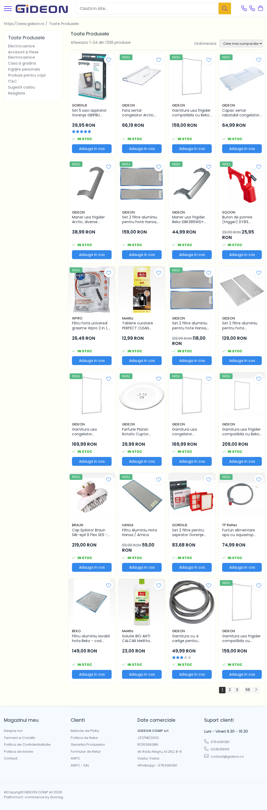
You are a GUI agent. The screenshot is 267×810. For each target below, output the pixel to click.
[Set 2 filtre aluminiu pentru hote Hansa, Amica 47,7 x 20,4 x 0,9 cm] (191, 289)
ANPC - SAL (80, 765)
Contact (10, 758)
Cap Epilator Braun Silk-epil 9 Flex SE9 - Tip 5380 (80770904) (91, 532)
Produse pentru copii (27, 75)
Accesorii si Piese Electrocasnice (23, 54)
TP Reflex (229, 525)
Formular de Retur (86, 751)
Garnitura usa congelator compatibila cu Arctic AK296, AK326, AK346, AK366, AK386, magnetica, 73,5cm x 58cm (191, 431)
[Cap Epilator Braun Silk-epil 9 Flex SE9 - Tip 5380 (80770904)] (91, 496)
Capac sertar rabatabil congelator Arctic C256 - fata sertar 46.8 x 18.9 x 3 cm (240, 112)
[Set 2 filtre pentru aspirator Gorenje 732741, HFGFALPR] (191, 496)
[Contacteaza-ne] (244, 8)
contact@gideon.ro (227, 756)
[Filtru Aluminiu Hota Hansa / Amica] (141, 496)
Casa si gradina (22, 63)
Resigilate (16, 93)
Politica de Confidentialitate (27, 744)
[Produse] (8, 9)
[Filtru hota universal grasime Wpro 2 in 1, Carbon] (91, 289)
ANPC (75, 758)
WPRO (77, 318)
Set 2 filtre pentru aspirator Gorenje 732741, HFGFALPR (188, 532)
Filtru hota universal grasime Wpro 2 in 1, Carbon (90, 325)
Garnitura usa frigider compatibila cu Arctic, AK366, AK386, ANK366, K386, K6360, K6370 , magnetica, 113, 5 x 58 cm (241, 638)
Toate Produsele (64, 23)
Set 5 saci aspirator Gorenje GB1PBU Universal (89, 112)
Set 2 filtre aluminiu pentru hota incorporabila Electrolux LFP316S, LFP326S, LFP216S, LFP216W (239, 325)
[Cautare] (225, 8)
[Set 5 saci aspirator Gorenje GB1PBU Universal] (91, 76)
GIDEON (128, 105)
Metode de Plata (85, 731)
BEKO (76, 631)
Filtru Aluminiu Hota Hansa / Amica (139, 532)
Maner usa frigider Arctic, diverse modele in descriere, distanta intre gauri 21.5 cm (90, 219)
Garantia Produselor (88, 744)
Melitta (127, 318)
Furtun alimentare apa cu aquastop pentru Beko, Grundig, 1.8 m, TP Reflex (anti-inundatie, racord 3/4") (242, 532)
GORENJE (79, 105)
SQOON (228, 212)
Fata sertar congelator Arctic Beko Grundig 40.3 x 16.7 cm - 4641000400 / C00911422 (140, 112)
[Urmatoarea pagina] (255, 690)
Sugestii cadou (21, 87)
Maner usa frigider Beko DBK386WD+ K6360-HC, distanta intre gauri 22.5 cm (190, 219)
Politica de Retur (84, 738)
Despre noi (13, 731)
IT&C (12, 81)
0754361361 (219, 741)
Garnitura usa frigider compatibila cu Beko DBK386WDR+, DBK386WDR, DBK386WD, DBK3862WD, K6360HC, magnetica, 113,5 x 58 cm (191, 112)
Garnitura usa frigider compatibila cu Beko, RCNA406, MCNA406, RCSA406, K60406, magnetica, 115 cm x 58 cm (241, 431)
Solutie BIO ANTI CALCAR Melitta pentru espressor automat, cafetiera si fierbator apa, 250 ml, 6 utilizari (141, 638)
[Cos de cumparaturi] (260, 8)
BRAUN (77, 525)
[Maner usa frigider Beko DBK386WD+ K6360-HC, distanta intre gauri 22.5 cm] (191, 183)
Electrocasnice (21, 46)
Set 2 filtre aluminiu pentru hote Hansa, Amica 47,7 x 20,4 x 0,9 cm (190, 325)
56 (248, 689)
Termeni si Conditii (19, 738)
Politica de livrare (18, 751)
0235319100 (219, 749)
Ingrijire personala (24, 69)
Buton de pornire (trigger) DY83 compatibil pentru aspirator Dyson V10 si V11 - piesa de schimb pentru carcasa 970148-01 (241, 219)
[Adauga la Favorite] (108, 59)
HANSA (128, 525)
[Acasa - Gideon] (42, 8)
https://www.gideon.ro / (26, 23)
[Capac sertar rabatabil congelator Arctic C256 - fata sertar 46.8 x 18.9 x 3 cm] (242, 76)
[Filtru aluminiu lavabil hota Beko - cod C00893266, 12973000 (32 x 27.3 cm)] (91, 602)
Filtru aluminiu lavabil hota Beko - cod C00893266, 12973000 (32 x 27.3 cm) (91, 638)
